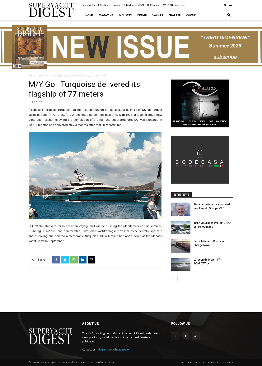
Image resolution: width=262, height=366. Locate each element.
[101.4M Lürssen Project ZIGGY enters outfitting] (180, 227)
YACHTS (157, 15)
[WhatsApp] (74, 259)
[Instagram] (224, 5)
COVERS (191, 15)
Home (89, 15)
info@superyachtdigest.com (114, 349)
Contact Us (227, 362)
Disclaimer (187, 362)
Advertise (129, 4)
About (117, 4)
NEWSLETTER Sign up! (148, 4)
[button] (228, 15)
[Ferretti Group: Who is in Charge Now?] (180, 246)
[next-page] (179, 278)
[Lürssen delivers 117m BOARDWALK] (180, 264)
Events (42, 75)
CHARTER (174, 15)
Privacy (200, 362)
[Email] (91, 259)
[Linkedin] (230, 5)
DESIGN (142, 15)
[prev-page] (173, 278)
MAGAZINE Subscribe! (174, 4)
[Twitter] (65, 259)
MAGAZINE (106, 15)
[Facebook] (218, 5)
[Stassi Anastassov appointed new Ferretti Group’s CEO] (180, 209)
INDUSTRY (125, 15)
